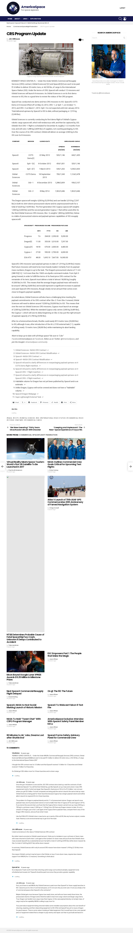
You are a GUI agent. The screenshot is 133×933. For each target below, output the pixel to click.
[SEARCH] (120, 18)
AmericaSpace (68, 339)
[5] (33, 158)
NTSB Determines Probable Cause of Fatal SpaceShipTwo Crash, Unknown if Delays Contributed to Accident (25, 638)
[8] (31, 241)
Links (25, 19)
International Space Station (54, 418)
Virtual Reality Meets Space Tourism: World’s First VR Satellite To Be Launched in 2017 (25, 464)
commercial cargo (34, 420)
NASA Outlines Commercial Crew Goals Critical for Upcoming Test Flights (65, 464)
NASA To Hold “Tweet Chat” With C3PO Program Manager (24, 720)
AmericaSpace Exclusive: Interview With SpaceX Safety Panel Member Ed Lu (66, 721)
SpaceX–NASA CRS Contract (27, 356)
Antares (20, 420)
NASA (10, 418)
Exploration (35, 19)
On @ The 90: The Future (60, 691)
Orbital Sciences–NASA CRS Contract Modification (36, 353)
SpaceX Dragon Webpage (25, 394)
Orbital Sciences (28, 418)
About (17, 19)
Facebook (16, 339)
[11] (71, 324)
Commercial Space (75, 418)
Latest (122, 8)
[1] (47, 84)
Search (124, 38)
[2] (49, 84)
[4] (63, 84)
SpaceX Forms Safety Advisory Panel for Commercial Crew (64, 736)
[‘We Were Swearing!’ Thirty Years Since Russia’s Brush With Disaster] (2, 466)
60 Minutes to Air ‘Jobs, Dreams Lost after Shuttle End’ (25, 736)
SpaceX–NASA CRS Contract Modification (32, 359)
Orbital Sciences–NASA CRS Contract (30, 350)
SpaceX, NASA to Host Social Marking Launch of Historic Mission (24, 706)
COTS (16, 418)
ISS (38, 418)
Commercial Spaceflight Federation (38, 435)
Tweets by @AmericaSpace (101, 93)
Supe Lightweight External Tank (28, 397)
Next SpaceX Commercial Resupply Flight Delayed (25, 692)
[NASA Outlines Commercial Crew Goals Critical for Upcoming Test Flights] (66, 448)
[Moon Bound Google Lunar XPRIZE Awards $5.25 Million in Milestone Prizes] (25, 661)
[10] (20, 273)
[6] (34, 163)
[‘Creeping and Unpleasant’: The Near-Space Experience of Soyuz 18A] (130, 466)
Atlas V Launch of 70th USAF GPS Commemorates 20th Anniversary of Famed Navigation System (65, 502)
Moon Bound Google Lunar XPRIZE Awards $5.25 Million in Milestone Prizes (24, 677)
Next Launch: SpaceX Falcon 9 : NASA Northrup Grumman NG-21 (28, 23)
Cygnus (11, 420)
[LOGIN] (124, 18)
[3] (61, 84)
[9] (32, 247)
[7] (34, 169)
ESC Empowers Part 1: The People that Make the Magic (65, 654)
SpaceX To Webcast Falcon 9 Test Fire (65, 706)
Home (10, 19)
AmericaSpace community (36, 342)
